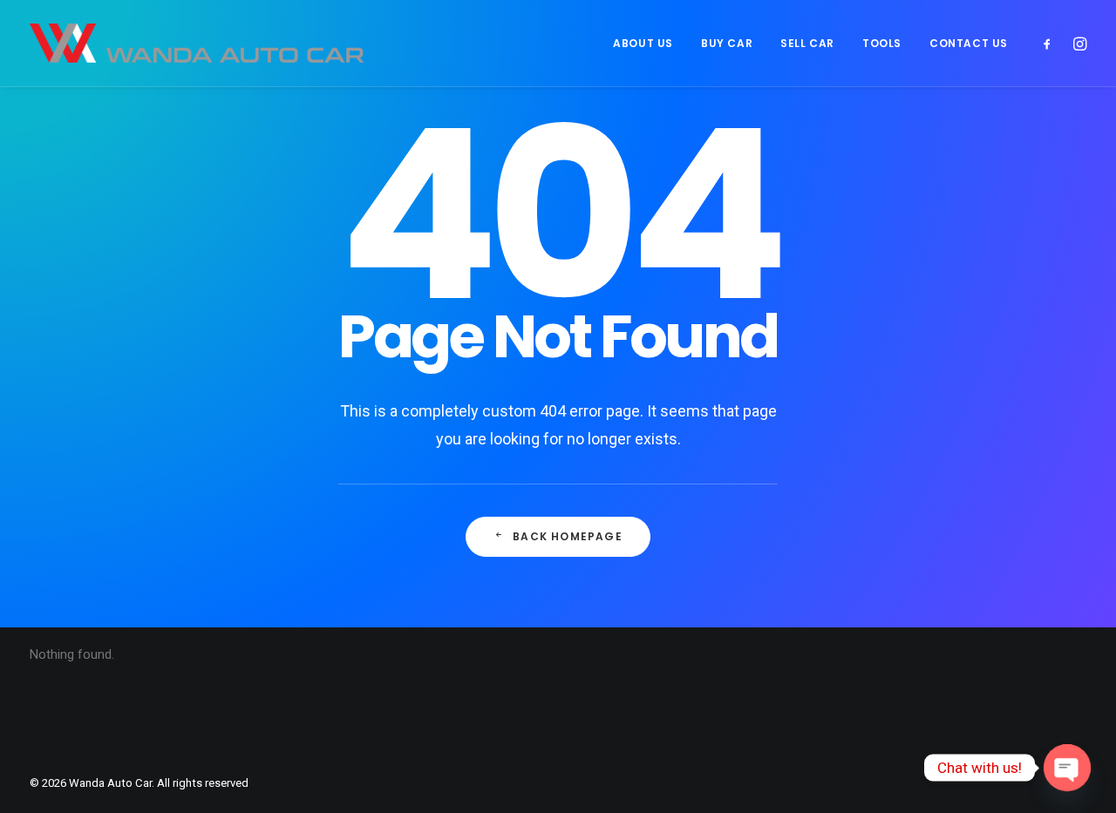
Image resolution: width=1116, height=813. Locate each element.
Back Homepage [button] (568, 536)
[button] (1051, 43)
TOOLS (882, 43)
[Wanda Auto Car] (197, 43)
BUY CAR (726, 43)
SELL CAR (807, 43)
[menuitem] (643, 43)
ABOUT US (643, 43)
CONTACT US (968, 43)
